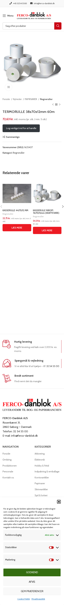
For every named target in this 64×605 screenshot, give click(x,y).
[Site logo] (34, 15)
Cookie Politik (23, 599)
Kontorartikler (42, 477)
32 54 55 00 (52, 366)
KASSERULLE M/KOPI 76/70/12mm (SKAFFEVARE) (46, 211)
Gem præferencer (32, 591)
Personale (8, 471)
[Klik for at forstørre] (8, 87)
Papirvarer (40, 483)
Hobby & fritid (42, 465)
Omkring (7, 459)
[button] (59, 501)
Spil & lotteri (41, 495)
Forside (6, 99)
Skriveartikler (41, 489)
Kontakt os (8, 477)
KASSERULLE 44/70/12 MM (15, 210)
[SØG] (57, 26)
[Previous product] (53, 104)
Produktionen (10, 465)
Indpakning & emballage (47, 471)
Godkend (32, 572)
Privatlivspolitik (38, 599)
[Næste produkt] (59, 104)
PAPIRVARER (31, 99)
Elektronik (40, 459)
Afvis (32, 581)
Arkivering (40, 453)
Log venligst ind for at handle (21, 128)
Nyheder (17, 99)
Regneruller (46, 99)
